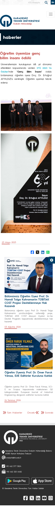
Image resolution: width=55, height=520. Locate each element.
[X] (32, 498)
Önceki (31, 412)
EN (53, 2)
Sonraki (49, 412)
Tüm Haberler (14, 412)
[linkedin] (38, 498)
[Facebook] (25, 498)
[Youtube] (44, 498)
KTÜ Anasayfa (34, 2)
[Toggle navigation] (50, 14)
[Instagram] (50, 498)
